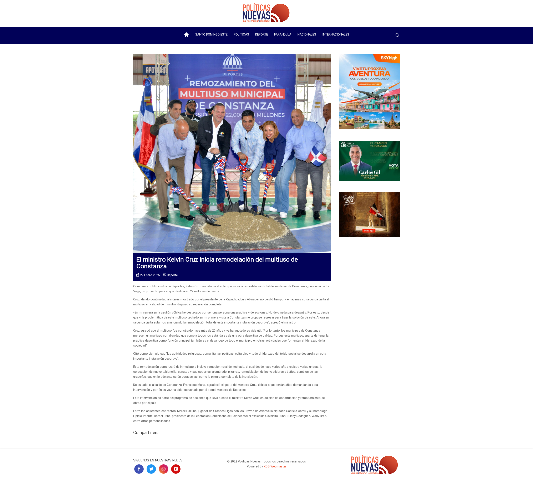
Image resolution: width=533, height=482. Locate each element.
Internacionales (335, 34)
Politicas (241, 34)
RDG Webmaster (275, 466)
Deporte (261, 34)
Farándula (282, 34)
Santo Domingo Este (211, 34)
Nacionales (307, 34)
